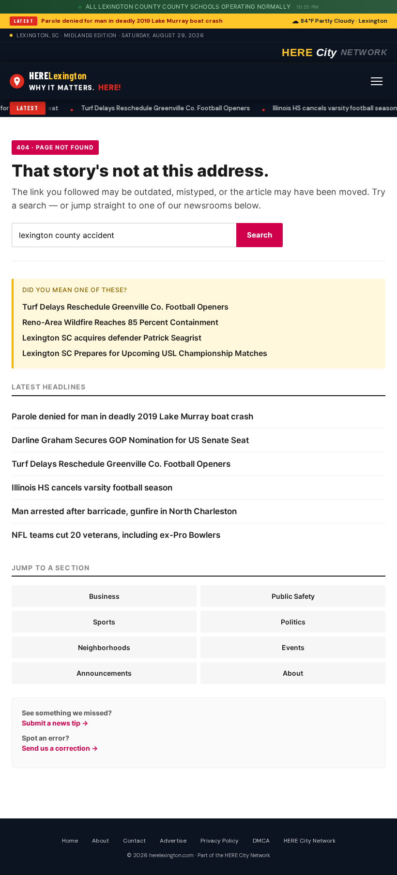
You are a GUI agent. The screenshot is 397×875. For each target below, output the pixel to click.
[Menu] (376, 81)
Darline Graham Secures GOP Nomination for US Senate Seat (130, 440)
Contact (134, 841)
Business (104, 596)
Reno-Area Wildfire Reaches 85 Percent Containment (120, 322)
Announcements (104, 673)
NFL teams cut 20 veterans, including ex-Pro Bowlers (116, 535)
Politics (293, 622)
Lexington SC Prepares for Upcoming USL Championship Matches (144, 353)
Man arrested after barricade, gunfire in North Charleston (124, 511)
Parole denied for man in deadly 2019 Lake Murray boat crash (132, 21)
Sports (104, 622)
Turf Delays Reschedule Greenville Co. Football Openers (134, 108)
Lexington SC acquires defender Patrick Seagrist (111, 337)
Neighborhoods (104, 647)
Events (293, 647)
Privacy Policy (219, 841)
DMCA (261, 841)
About (293, 673)
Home (70, 841)
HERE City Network (310, 841)
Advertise (173, 841)
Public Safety (293, 596)
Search (259, 234)
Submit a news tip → (55, 723)
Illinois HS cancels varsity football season (304, 108)
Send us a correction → (60, 748)
